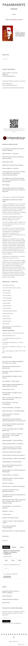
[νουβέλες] (6, 634)
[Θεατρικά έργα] (19, 634)
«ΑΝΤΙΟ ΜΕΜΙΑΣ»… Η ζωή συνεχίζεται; (11, 381)
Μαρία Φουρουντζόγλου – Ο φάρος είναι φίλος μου (13, 530)
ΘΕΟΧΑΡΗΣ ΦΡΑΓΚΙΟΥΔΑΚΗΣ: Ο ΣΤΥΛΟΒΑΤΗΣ (12, 443)
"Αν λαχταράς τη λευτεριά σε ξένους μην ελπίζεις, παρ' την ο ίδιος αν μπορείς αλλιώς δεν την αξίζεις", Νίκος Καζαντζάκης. (13, 180)
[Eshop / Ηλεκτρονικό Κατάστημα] (14, 637)
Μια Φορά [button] (6, 547)
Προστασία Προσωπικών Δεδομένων (10, 599)
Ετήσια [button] (22, 547)
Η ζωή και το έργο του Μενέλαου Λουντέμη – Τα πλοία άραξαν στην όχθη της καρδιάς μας (20, 34)
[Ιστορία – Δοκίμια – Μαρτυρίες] (15, 634)
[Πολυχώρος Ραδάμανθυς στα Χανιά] (26, 634)
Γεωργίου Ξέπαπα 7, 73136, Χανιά (9, 72)
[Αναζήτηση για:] (14, 59)
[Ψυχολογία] (17, 634)
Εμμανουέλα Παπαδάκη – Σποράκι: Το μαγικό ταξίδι (13, 458)
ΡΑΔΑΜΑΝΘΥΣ (14, 4)
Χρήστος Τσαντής (6, 602)
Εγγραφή (6, 621)
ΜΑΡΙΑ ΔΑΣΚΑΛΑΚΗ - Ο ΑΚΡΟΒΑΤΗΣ (10, 153)
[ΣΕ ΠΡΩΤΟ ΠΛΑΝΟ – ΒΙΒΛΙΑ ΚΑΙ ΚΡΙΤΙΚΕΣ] (2, 634)
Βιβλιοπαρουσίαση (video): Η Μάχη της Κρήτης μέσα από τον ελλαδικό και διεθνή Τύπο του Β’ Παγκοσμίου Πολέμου (13, 501)
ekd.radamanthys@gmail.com (8, 76)
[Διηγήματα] (8, 634)
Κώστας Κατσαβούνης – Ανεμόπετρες (10, 475)
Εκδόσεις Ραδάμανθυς (7, 596)
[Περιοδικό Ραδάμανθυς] (23, 634)
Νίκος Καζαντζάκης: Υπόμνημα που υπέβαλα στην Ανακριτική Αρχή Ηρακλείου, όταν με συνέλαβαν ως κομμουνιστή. (13, 189)
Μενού (14, 14)
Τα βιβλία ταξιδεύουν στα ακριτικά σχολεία (11, 461)
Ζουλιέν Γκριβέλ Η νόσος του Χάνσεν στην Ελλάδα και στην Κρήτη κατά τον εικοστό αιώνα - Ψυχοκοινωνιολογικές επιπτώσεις (13, 173)
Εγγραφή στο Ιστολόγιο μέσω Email (12, 608)
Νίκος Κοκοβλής (5, 184)
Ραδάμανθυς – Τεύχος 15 (7, 511)
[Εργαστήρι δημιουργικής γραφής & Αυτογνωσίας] (21, 634)
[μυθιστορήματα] (4, 634)
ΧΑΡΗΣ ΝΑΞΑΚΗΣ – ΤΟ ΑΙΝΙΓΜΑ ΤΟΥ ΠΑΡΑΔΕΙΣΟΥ (13, 486)
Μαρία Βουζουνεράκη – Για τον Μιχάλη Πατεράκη (13, 410)
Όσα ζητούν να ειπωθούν (8, 483)
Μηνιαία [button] (14, 547)
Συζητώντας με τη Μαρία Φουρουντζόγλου (11, 452)
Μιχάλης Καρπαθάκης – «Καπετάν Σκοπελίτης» (12, 440)
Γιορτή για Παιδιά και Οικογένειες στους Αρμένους (13, 455)
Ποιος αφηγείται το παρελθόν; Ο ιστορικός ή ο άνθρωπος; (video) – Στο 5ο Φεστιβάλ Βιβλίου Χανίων (12, 435)
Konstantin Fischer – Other (8, 389)
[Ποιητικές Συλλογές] (10, 634)
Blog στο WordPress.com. (14, 641)
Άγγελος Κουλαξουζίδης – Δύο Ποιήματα (11, 407)
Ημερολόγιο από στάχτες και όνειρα (10, 517)
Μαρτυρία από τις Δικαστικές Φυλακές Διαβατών (13, 165)
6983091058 (5, 74)
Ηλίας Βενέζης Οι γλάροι (7, 161)
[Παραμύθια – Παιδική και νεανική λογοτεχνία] (12, 634)
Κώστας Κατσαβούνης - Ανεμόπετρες (10, 168)
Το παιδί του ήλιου (6, 514)
